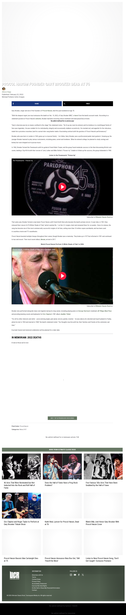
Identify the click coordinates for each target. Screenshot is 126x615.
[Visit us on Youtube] (76, 575)
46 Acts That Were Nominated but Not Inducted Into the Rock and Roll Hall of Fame (19, 485)
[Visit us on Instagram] (72, 575)
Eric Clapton (47, 314)
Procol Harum (47, 111)
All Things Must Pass (104, 311)
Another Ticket (65, 314)
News (21, 429)
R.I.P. (25, 429)
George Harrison (84, 311)
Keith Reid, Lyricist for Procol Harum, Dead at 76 (62, 523)
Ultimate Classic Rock (103, 217)
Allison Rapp (6, 92)
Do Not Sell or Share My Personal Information (46, 588)
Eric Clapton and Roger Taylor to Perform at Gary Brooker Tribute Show (21, 523)
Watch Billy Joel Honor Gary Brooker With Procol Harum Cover (102, 523)
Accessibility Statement (39, 583)
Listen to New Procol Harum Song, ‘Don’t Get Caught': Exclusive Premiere (102, 559)
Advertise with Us (37, 575)
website (38, 119)
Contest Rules (36, 579)
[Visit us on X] (84, 575)
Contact (34, 590)
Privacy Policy (36, 581)
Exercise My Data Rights (39, 586)
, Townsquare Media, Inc (32, 595)
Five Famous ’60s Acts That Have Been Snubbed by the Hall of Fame (101, 483)
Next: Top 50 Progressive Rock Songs (62, 418)
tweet (76, 115)
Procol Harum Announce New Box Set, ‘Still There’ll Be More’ (62, 559)
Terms (34, 577)
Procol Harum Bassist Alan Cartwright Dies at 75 (21, 559)
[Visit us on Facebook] (80, 575)
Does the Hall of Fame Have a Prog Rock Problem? (61, 483)
